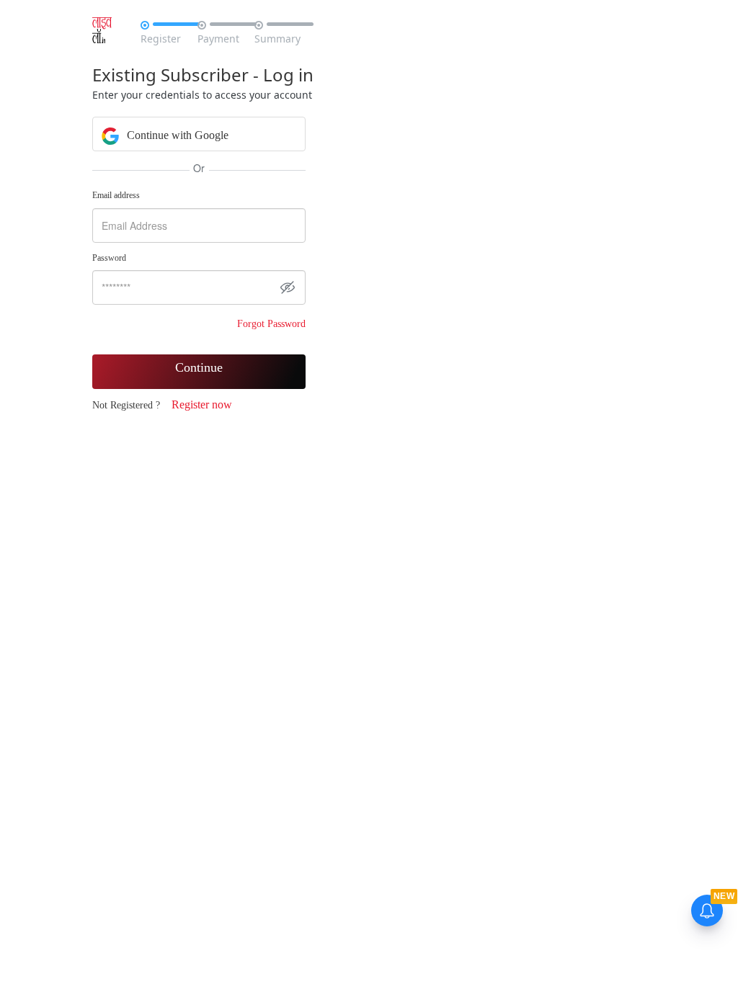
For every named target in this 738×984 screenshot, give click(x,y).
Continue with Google (176, 135)
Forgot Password (271, 323)
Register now (202, 404)
